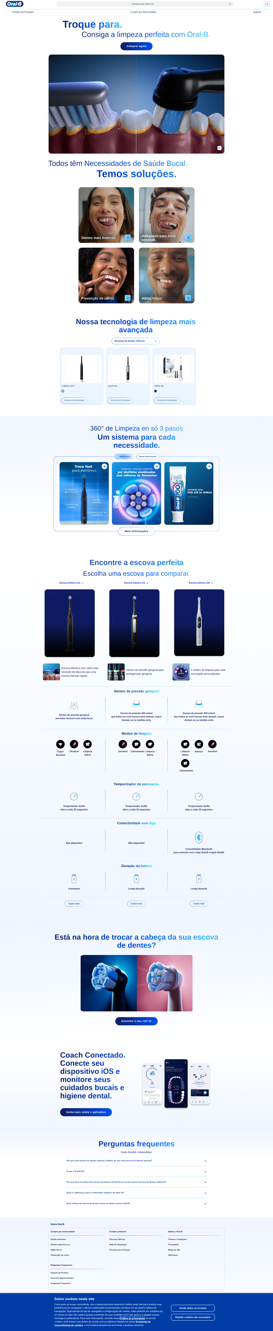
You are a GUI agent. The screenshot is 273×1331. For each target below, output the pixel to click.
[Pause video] (219, 149)
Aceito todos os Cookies (193, 1308)
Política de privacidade (132, 1318)
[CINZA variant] (155, 391)
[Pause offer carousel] (230, 4)
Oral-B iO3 (112, 386)
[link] (136, 531)
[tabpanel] (136, 494)
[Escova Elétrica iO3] (136, 624)
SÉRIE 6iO (159, 386)
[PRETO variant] (63, 391)
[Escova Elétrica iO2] (72, 624)
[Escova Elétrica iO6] (201, 624)
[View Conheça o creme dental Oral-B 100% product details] (209, 466)
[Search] (267, 4)
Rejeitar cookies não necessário (193, 1317)
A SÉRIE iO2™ (68, 386)
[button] (136, 1160)
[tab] (125, 456)
